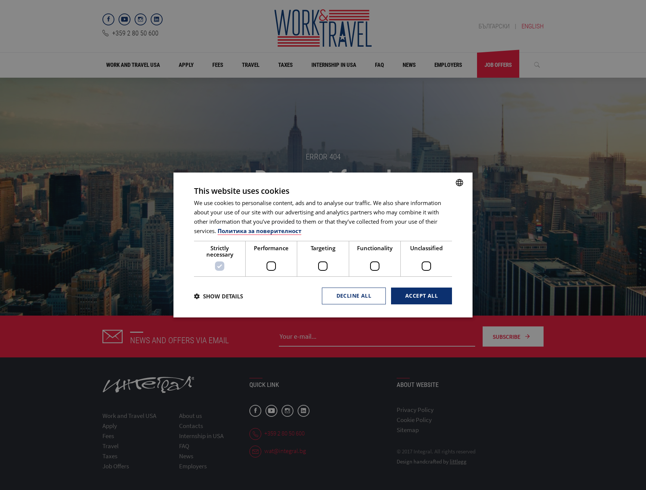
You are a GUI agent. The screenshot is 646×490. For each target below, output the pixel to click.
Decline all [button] (353, 295)
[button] (218, 296)
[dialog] (323, 245)
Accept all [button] (421, 295)
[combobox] (459, 182)
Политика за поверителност (259, 231)
